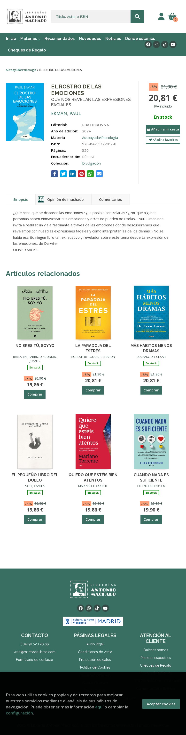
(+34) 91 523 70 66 (35, 644)
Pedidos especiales (155, 658)
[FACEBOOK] (148, 44)
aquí (99, 707)
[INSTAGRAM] (156, 44)
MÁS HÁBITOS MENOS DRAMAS (151, 348)
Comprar (34, 394)
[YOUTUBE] (173, 44)
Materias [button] (29, 38)
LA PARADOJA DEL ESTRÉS (93, 348)
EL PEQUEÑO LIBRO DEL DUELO (35, 477)
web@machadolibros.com (34, 652)
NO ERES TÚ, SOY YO (35, 345)
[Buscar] (137, 16)
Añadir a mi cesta (164, 129)
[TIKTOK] (164, 44)
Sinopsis (20, 199)
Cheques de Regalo (155, 665)
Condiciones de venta (95, 652)
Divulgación (91, 163)
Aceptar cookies (161, 703)
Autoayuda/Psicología (21, 70)
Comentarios (110, 199)
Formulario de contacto (34, 660)
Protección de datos (95, 660)
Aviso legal (95, 644)
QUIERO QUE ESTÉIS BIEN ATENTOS (93, 477)
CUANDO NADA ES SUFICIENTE (151, 477)
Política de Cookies (95, 667)
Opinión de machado (65, 199)
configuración (19, 713)
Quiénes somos (155, 650)
